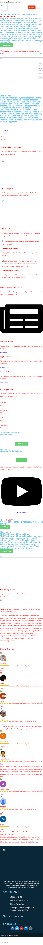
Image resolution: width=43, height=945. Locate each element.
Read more (35, 842)
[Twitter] (17, 928)
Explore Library (4, 367)
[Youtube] (22, 928)
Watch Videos (4, 382)
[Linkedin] (26, 928)
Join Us (6, 942)
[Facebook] (12, 928)
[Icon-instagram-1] (30, 928)
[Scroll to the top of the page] (0, 938)
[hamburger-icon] (38, 8)
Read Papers (3, 352)
